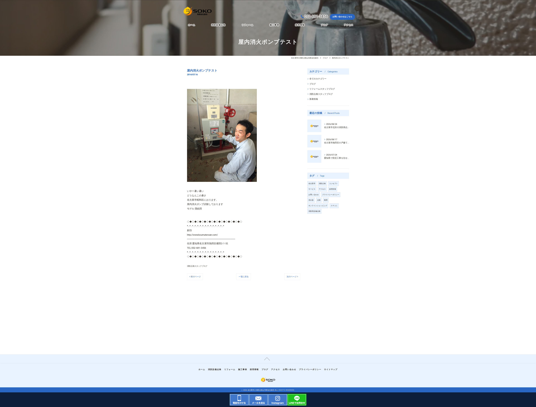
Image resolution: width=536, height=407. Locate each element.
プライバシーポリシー (330, 195)
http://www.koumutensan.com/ (202, 235)
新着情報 (313, 99)
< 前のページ (195, 276)
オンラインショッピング (317, 206)
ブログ (312, 84)
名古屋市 (311, 183)
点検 (318, 200)
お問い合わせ (313, 195)
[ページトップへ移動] (267, 358)
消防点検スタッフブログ (197, 266)
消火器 (311, 200)
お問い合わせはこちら (342, 16)
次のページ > (292, 276)
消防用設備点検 (314, 211)
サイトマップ (331, 369)
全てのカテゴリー (317, 79)
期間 (325, 200)
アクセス (322, 189)
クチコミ (334, 206)
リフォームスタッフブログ (322, 89)
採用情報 (332, 189)
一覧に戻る (244, 276)
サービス (311, 189)
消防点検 (322, 183)
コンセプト (333, 183)
